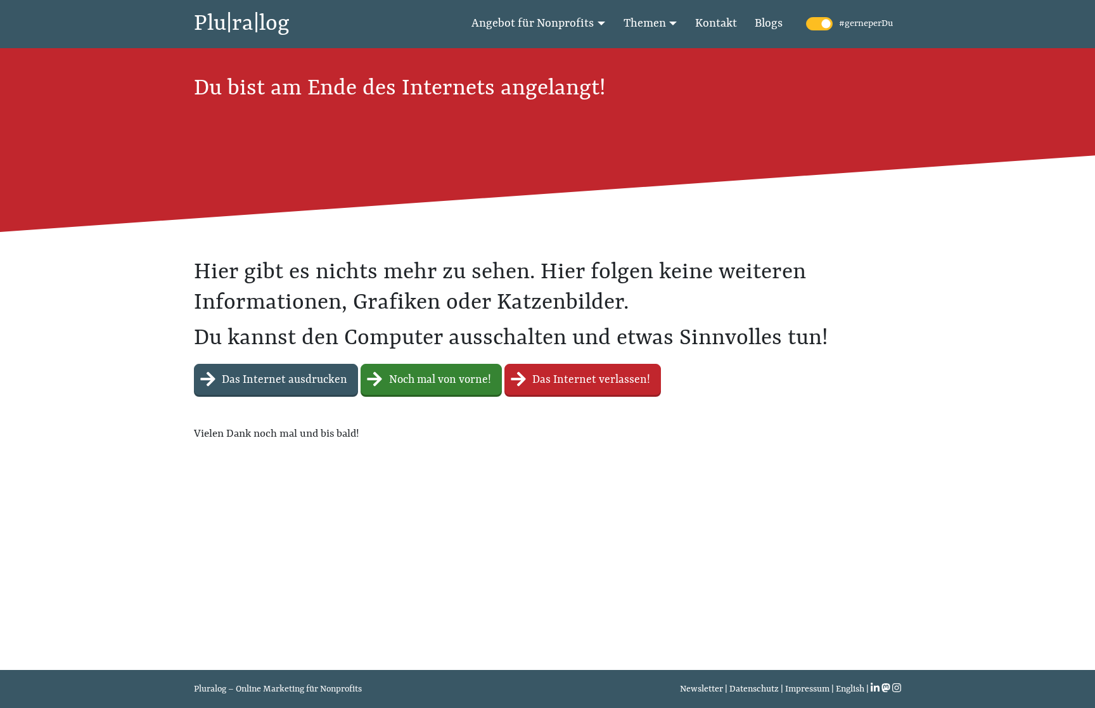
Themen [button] (645, 23)
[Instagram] (896, 689)
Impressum (807, 689)
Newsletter (701, 689)
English (850, 689)
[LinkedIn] (875, 689)
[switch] (819, 23)
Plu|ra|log (242, 24)
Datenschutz (754, 689)
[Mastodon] (885, 689)
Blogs (769, 23)
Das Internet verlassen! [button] (590, 379)
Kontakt (716, 23)
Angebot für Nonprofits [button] (532, 23)
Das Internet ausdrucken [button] (283, 379)
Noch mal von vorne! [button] (439, 379)
